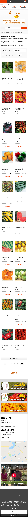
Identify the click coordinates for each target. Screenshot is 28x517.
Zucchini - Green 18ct (19, 197)
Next (20, 55)
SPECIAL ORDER (23, 7)
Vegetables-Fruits (9, 32)
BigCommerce (21, 495)
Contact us (7, 4)
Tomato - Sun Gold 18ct (6, 315)
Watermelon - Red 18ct (6, 257)
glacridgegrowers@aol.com (8, 426)
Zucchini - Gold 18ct (6, 227)
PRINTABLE (14, 7)
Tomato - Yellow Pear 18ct (20, 257)
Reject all (14, 511)
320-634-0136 (4, 425)
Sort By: (10, 50)
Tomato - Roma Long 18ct (7, 345)
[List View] (5, 50)
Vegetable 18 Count (18, 32)
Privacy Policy (14, 492)
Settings (14, 508)
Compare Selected (14, 358)
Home (2, 32)
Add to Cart (7, 87)
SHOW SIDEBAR (13, 515)
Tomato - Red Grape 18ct (19, 345)
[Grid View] (3, 50)
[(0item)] (24, 1)
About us (3, 492)
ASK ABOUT (4, 7)
